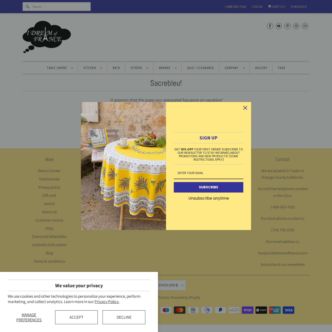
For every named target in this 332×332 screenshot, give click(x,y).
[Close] (245, 108)
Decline (124, 317)
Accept (76, 317)
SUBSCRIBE (208, 187)
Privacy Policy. (107, 301)
